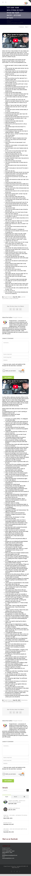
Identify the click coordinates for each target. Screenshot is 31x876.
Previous (21, 27)
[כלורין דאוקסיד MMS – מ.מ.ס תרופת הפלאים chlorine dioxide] (5, 800)
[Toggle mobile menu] (3, 2)
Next (26, 27)
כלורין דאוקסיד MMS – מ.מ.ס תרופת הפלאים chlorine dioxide (16, 801)
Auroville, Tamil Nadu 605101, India (8, 851)
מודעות (23, 297)
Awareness (24, 700)
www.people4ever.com (8, 858)
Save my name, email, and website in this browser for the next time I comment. (13, 364)
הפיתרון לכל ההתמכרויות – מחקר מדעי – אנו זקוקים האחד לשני (15, 815)
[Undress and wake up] (5, 808)
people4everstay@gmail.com (9, 855)
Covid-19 (4, 701)
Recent (15, 796)
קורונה (10, 298)
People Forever (8, 297)
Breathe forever (7, 823)
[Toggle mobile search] (5, 2)
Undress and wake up (14, 808)
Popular (6, 796)
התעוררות (6, 298)
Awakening (10, 701)
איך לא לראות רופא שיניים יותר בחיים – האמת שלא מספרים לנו (15, 829)
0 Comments (18, 701)
